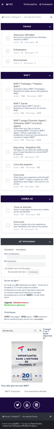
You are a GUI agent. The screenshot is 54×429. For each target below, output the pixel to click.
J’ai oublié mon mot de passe (17, 268)
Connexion (9, 250)
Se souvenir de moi (16, 272)
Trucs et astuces (22, 207)
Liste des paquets (23, 164)
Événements (20, 49)
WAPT (27, 75)
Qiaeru (34, 426)
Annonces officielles (24, 34)
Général (27, 26)
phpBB (16, 424)
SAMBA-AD (27, 198)
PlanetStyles (36, 424)
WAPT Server (21, 103)
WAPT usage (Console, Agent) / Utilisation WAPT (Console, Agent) (30, 123)
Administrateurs (20, 303)
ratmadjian (38, 319)
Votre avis (19, 174)
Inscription (21, 250)
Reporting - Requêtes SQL (27, 147)
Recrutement (20, 60)
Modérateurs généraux (14, 305)
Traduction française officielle (15, 426)
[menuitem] (9, 4)
